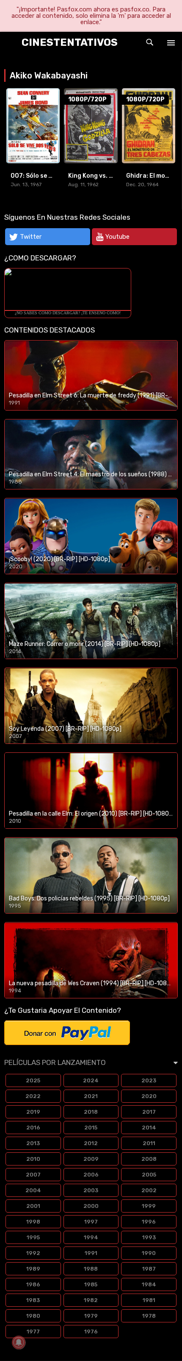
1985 (90, 1284)
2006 (91, 1174)
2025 (33, 1080)
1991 (91, 1253)
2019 (33, 1112)
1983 (33, 1300)
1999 (149, 1206)
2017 (149, 1112)
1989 (33, 1269)
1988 (91, 1269)
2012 (91, 1143)
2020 (149, 1096)
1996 (149, 1221)
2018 (91, 1112)
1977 (33, 1331)
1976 (91, 1331)
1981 (149, 1300)
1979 (91, 1316)
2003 (90, 1190)
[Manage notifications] (18, 1342)
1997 (91, 1221)
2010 (33, 1159)
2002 (149, 1190)
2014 (149, 1127)
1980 (33, 1316)
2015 (90, 1127)
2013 (33, 1143)
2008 (149, 1159)
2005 (149, 1174)
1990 (149, 1253)
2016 (33, 1127)
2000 (91, 1206)
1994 (91, 1237)
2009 (91, 1159)
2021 (91, 1096)
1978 (149, 1316)
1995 (33, 1237)
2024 (91, 1080)
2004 (33, 1190)
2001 (33, 1206)
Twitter (30, 236)
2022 (33, 1096)
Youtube (117, 236)
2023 (148, 1080)
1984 (149, 1284)
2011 (149, 1143)
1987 (149, 1269)
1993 (149, 1237)
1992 (33, 1253)
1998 (33, 1221)
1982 (91, 1300)
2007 (33, 1174)
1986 (33, 1284)
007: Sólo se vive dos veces (51, 175)
